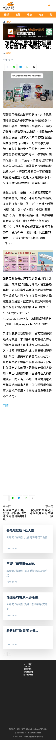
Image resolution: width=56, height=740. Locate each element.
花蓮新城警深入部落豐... (23, 597)
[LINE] (14, 67)
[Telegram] (20, 67)
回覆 (6, 405)
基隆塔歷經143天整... (21, 530)
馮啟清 (8, 53)
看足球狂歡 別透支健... (22, 631)
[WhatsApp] (27, 67)
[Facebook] (7, 67)
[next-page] (9, 654)
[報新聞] (8, 5)
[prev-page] (4, 654)
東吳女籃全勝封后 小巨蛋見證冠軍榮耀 (41, 513)
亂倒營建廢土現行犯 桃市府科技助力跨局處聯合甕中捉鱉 (15, 515)
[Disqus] (28, 450)
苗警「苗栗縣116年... (21, 564)
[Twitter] (33, 67)
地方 (8, 21)
